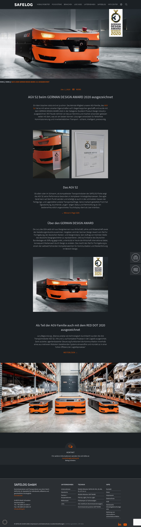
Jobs (62, 504)
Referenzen (65, 501)
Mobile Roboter (43, 4)
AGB (107, 502)
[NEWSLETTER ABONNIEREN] (135, 269)
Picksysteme (57, 4)
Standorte (64, 492)
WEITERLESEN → (70, 352)
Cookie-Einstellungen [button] (57, 524)
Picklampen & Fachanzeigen (87, 501)
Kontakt (108, 489)
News (8, 82)
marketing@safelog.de (70, 458)
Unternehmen (89, 4)
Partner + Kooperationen (66, 496)
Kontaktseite (18, 495)
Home (2, 82)
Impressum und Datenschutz (39, 524)
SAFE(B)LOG (101, 4)
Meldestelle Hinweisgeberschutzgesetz (113, 507)
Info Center (113, 4)
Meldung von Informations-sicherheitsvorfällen (112, 514)
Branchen (68, 4)
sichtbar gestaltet (71, 524)
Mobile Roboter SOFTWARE (87, 494)
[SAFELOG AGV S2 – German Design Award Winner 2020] (51, 178)
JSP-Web (81, 524)
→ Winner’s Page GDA (70, 213)
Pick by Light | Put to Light (86, 497)
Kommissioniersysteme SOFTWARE (89, 507)
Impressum (110, 495)
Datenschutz (110, 498)
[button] (5, 522)
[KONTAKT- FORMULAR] (135, 257)
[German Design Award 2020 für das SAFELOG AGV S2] (90, 178)
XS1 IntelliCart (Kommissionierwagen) (90, 504)
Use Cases (78, 4)
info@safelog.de (19, 509)
